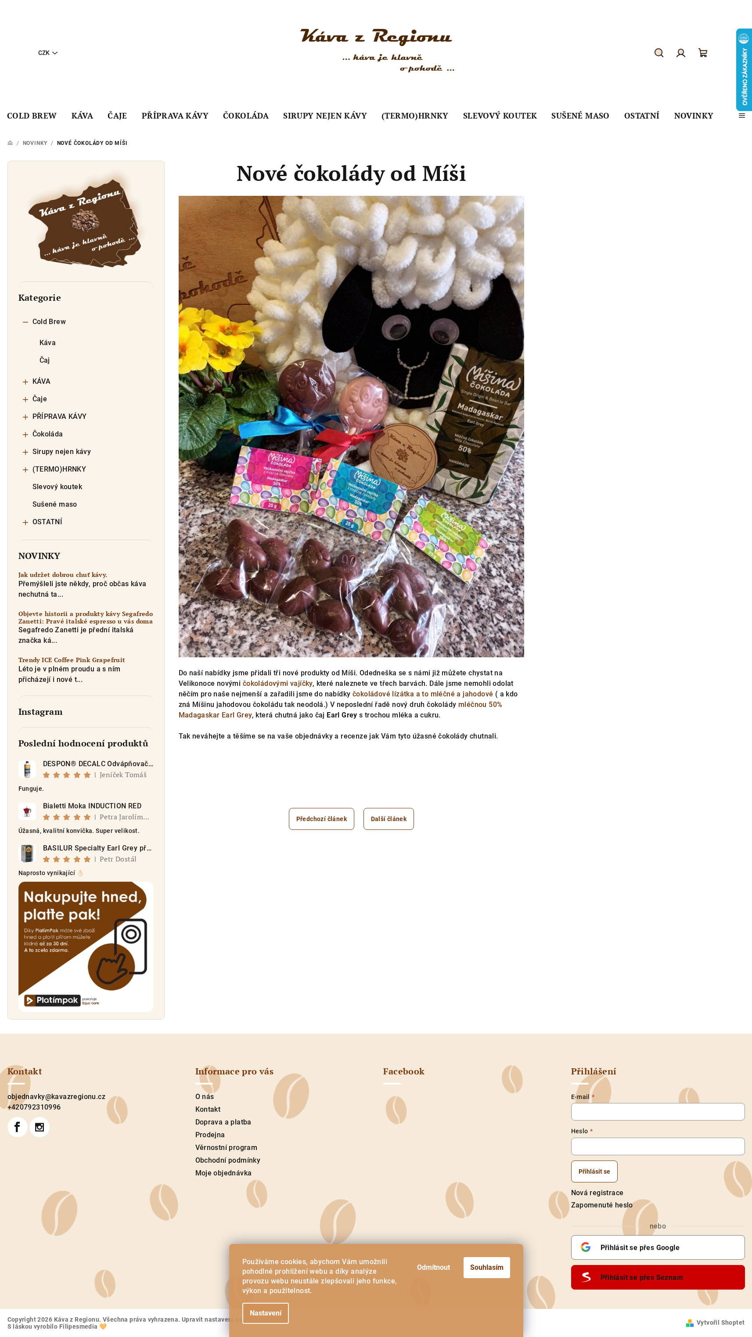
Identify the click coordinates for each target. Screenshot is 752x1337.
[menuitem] (32, 115)
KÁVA (41, 381)
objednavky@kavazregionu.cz (56, 1096)
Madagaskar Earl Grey (215, 715)
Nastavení (265, 1313)
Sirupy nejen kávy (61, 451)
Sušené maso (54, 504)
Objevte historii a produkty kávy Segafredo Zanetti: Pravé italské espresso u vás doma (85, 617)
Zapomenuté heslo (602, 1205)
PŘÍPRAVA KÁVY (59, 416)
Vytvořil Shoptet (721, 1322)
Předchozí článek (321, 818)
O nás (204, 1096)
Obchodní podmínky (228, 1160)
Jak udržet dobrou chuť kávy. (63, 575)
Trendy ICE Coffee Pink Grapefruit (72, 660)
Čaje (39, 399)
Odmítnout (433, 1267)
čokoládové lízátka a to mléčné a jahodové (423, 694)
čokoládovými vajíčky (278, 683)
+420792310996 (34, 1107)
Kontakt (208, 1109)
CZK (44, 52)
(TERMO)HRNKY (59, 469)
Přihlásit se (594, 1171)
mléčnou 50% (480, 704)
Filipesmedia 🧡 (83, 1326)
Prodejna (210, 1135)
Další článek (389, 818)
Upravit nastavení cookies (220, 1319)
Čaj (45, 360)
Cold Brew (49, 321)
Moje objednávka (223, 1173)
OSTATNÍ (47, 522)
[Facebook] (17, 1127)
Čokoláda (47, 434)
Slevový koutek (57, 487)
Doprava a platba (223, 1122)
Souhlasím (487, 1267)
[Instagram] (39, 1127)
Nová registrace (597, 1193)
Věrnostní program (226, 1147)
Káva (48, 343)
